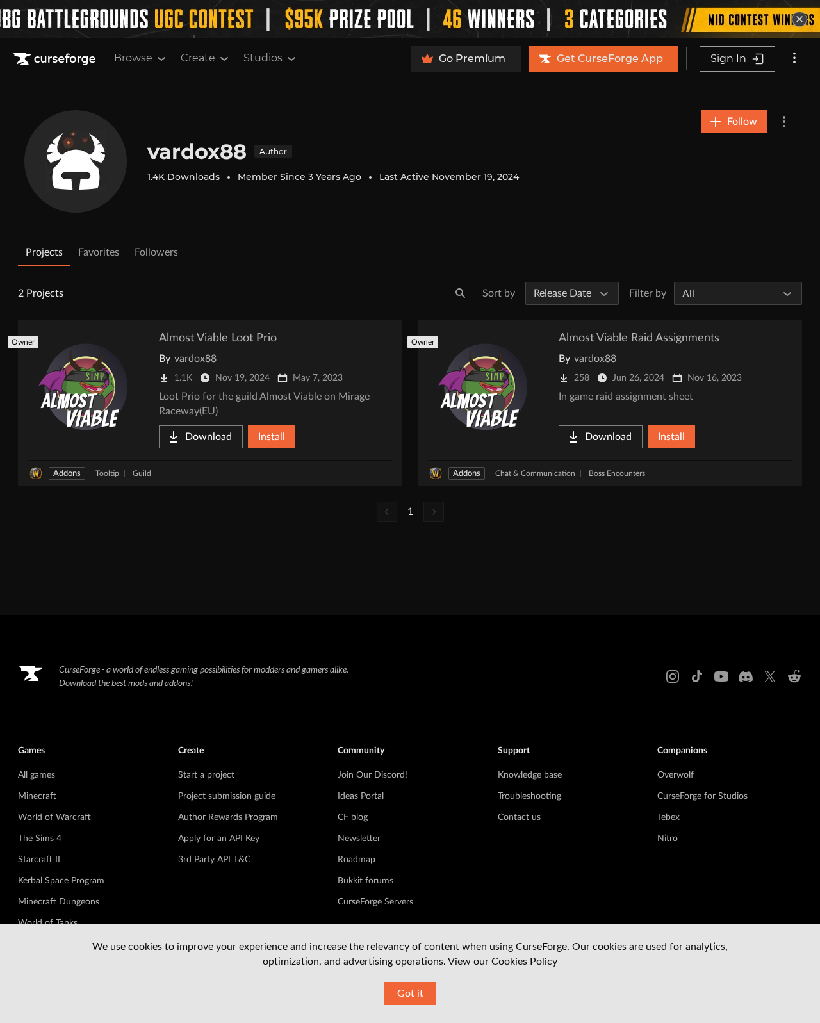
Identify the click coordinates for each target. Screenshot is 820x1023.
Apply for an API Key (218, 838)
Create (198, 58)
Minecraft (37, 796)
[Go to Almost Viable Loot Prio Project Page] (210, 403)
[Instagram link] (672, 676)
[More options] (794, 59)
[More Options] (784, 121)
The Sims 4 (40, 838)
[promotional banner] (410, 19)
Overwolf (675, 775)
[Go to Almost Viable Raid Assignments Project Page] (610, 403)
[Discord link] (745, 676)
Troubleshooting (529, 796)
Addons (67, 474)
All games (36, 775)
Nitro (667, 838)
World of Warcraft (54, 817)
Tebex (668, 817)
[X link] (770, 676)
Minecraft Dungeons (58, 901)
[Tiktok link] (697, 676)
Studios (263, 58)
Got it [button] (410, 993)
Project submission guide (226, 796)
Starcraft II (39, 859)
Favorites (98, 252)
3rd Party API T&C (214, 859)
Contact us (519, 817)
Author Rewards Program (228, 817)
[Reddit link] (794, 676)
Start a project (206, 775)
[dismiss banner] (799, 19)
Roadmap (356, 859)
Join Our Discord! (372, 775)
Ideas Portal (361, 796)
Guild (142, 473)
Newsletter (359, 838)
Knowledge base (530, 775)
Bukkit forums (365, 880)
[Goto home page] (56, 59)
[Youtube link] (721, 676)
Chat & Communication (535, 473)
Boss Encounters (617, 473)
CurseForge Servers (375, 901)
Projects (44, 252)
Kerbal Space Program (61, 880)
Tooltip (107, 473)
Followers (156, 252)
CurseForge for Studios (702, 796)
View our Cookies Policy (502, 961)
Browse (133, 58)
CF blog (353, 817)
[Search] (460, 293)
